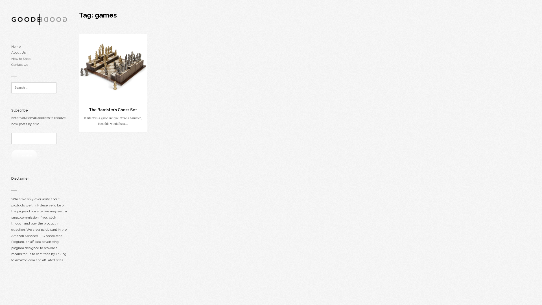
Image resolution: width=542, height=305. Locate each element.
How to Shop (20, 59)
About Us (18, 53)
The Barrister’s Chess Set (113, 110)
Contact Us (19, 65)
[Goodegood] (39, 19)
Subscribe (24, 155)
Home (16, 47)
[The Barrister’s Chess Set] (113, 68)
